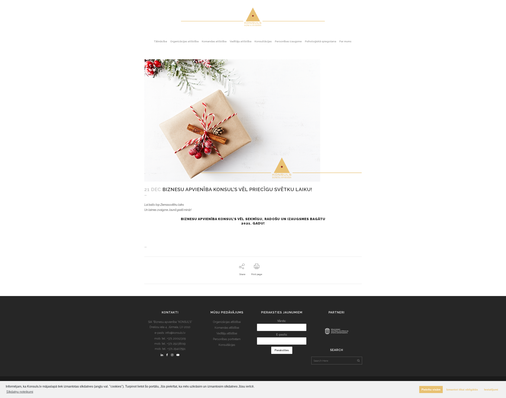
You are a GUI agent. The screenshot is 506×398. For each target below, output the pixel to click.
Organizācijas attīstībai (227, 321)
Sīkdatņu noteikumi (19, 391)
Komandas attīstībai (227, 327)
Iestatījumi (491, 389)
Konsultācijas (227, 344)
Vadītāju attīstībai (226, 333)
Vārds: (281, 321)
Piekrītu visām (430, 389)
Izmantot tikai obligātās (462, 389)
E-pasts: (281, 334)
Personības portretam (227, 339)
